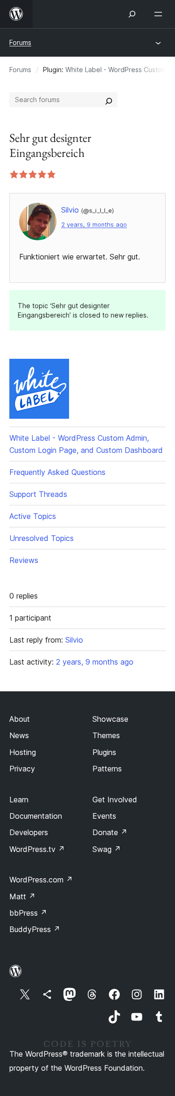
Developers (28, 832)
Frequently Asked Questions (57, 472)
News (19, 735)
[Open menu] (160, 14)
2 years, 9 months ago (94, 224)
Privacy (22, 768)
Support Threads (38, 494)
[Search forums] (109, 99)
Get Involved (114, 799)
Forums (20, 42)
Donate (109, 832)
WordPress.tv (37, 849)
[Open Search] (132, 14)
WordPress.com (41, 879)
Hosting (22, 752)
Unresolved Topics (41, 538)
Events (104, 816)
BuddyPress (34, 929)
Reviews (23, 560)
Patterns (107, 768)
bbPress (28, 913)
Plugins (104, 752)
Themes (106, 735)
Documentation (35, 816)
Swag (106, 849)
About (19, 719)
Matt (22, 896)
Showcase (110, 719)
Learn (18, 799)
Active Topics (32, 516)
